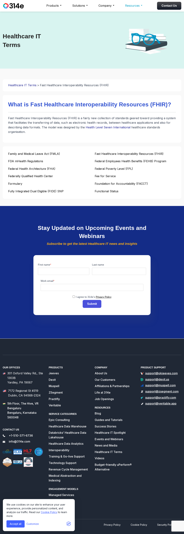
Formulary (15, 183)
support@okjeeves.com (161, 373)
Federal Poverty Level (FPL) (114, 168)
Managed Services (61, 495)
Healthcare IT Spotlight (110, 432)
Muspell (54, 386)
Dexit (52, 380)
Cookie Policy (49, 512)
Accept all (15, 523)
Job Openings (104, 399)
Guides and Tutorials (108, 420)
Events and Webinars (109, 439)
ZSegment (56, 392)
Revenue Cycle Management (68, 469)
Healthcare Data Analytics (66, 443)
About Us (101, 373)
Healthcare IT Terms (22, 85)
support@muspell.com (160, 385)
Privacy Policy (103, 296)
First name (44, 264)
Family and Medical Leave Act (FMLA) (34, 154)
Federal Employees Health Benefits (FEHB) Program (130, 161)
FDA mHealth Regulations (25, 161)
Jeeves (54, 373)
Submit (92, 303)
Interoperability (59, 450)
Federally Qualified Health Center (30, 176)
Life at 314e (103, 392)
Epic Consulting (59, 420)
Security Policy (166, 524)
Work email (47, 280)
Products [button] (52, 5)
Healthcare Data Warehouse (67, 426)
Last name (98, 264)
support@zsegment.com (162, 391)
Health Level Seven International (108, 127)
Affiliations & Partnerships (112, 386)
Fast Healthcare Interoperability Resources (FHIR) (129, 154)
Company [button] (105, 5)
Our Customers (105, 380)
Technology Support (62, 463)
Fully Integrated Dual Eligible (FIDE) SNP (36, 191)
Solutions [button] (78, 5)
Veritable (55, 405)
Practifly (54, 399)
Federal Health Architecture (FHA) (31, 168)
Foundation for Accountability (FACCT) (121, 183)
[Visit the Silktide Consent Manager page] (68, 523)
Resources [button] (132, 5)
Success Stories (105, 426)
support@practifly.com (160, 397)
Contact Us (169, 5)
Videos (99, 458)
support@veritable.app (160, 403)
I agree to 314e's (93, 296)
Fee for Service (105, 176)
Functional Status (106, 191)
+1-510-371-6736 (21, 435)
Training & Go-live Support (67, 456)
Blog (98, 413)
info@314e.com (19, 441)
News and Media (106, 445)
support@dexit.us (157, 379)
